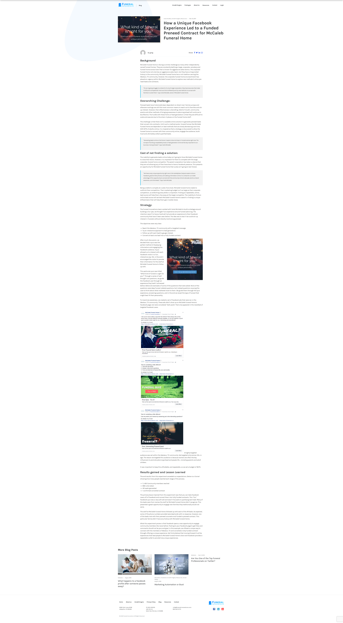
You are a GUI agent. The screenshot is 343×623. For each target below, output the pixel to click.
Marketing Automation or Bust (169, 584)
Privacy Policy (151, 602)
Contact (214, 5)
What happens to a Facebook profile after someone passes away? (132, 584)
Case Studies (167, 18)
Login (222, 5)
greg (151, 53)
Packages (188, 5)
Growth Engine (177, 5)
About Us (196, 5)
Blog (140, 5)
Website (120, 578)
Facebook (164, 577)
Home (121, 602)
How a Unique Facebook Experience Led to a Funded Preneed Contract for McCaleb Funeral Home (193, 30)
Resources (206, 5)
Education (157, 577)
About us (128, 602)
